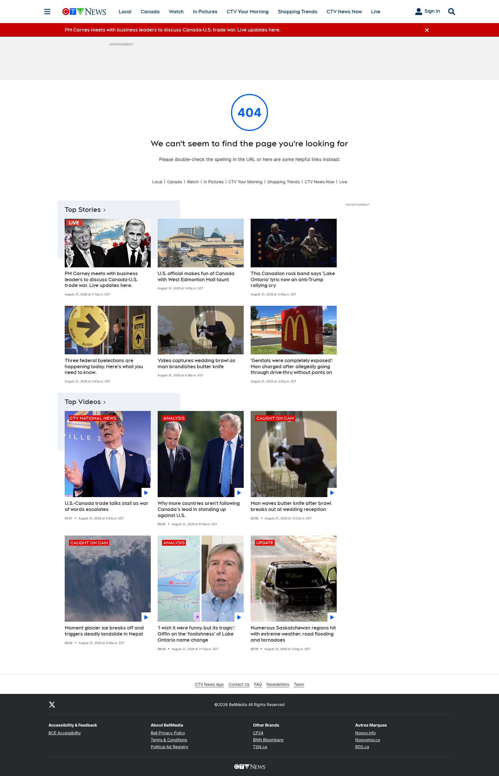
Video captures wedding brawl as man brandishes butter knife (196, 363)
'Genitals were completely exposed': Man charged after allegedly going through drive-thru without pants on (292, 366)
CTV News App (209, 684)
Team (299, 684)
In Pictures (205, 11)
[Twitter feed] (52, 704)
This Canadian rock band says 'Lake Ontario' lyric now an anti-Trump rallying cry (293, 279)
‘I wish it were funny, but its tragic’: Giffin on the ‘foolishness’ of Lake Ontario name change (196, 634)
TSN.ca (260, 746)
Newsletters (278, 684)
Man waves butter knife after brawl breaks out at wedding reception (291, 506)
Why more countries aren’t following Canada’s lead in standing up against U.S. (199, 509)
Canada (150, 11)
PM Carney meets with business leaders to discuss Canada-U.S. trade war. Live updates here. (101, 279)
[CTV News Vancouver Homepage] (84, 11)
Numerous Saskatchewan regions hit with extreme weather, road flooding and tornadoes (293, 634)
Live (375, 11)
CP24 (258, 732)
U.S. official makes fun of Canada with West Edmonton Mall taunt (196, 276)
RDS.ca (362, 746)
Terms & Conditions (169, 739)
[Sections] (47, 11)
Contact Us (239, 684)
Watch (176, 11)
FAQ (258, 684)
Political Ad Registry (169, 746)
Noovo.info (365, 732)
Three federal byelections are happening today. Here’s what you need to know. (104, 366)
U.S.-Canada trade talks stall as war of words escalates (106, 506)
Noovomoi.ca (367, 739)
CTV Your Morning (248, 11)
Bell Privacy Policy (168, 732)
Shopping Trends (297, 11)
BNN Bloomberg (268, 739)
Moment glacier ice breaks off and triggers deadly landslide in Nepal (104, 631)
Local (125, 11)
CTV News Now (344, 11)
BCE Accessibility (65, 732)
